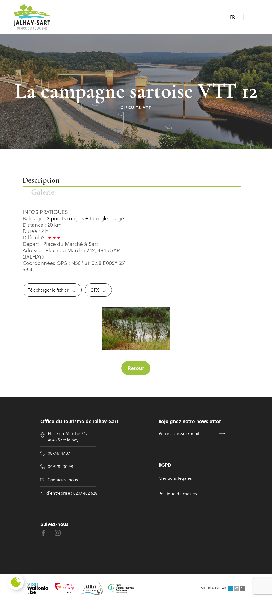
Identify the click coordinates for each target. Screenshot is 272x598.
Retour (136, 368)
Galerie (42, 192)
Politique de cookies (178, 493)
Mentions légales (175, 478)
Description (41, 180)
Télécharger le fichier (48, 290)
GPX (94, 290)
